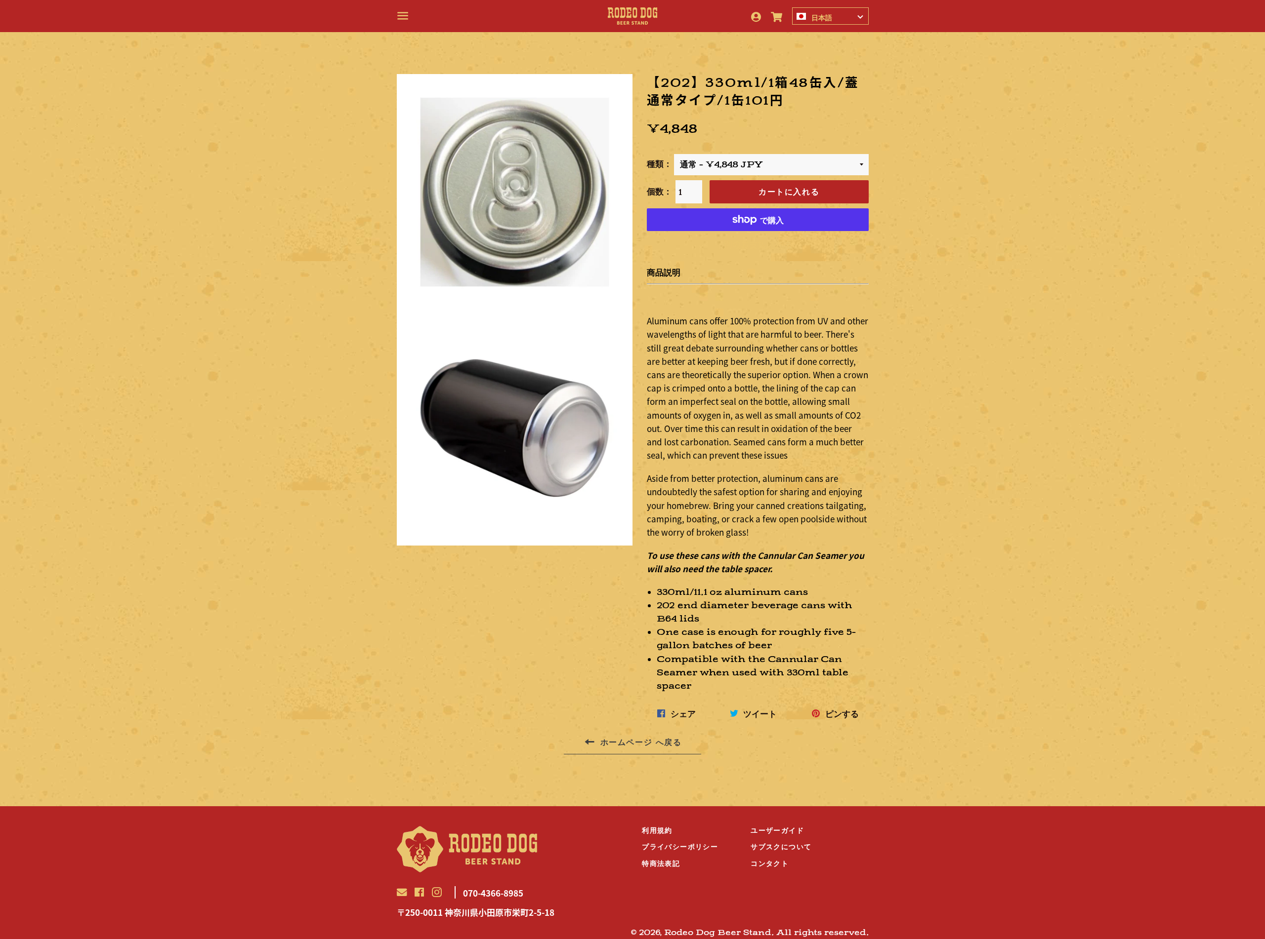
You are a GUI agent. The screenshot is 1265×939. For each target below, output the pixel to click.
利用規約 (657, 830)
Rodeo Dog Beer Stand (717, 933)
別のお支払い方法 (757, 244)
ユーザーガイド (777, 830)
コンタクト (770, 863)
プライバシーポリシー (680, 846)
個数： (659, 191)
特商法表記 (661, 863)
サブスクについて (781, 846)
